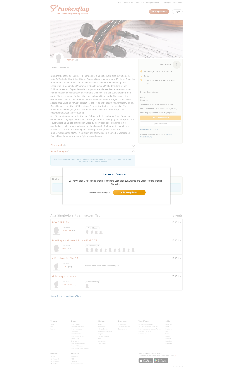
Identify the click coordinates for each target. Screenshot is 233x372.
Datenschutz (122, 174)
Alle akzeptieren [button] (129, 192)
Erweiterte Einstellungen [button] (99, 192)
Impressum (108, 174)
